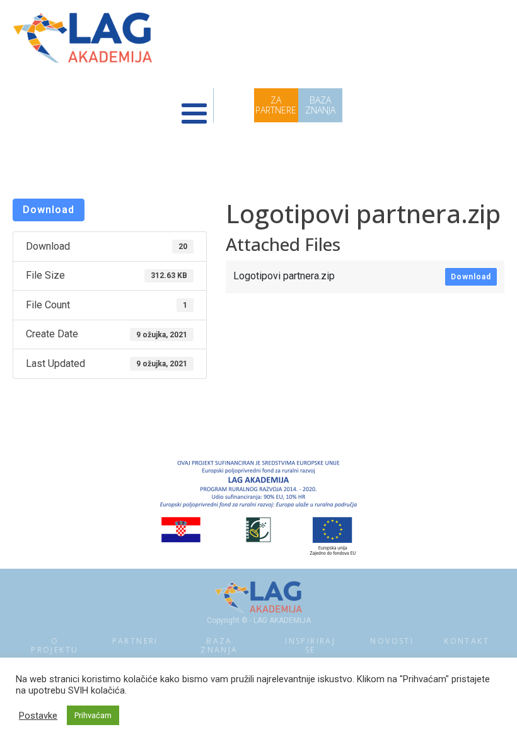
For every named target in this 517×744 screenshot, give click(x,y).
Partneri (135, 641)
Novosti (392, 641)
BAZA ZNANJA (320, 105)
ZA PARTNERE (275, 105)
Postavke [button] (38, 715)
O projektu (54, 645)
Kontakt (466, 641)
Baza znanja (219, 645)
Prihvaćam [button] (93, 715)
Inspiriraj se (310, 645)
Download (48, 210)
